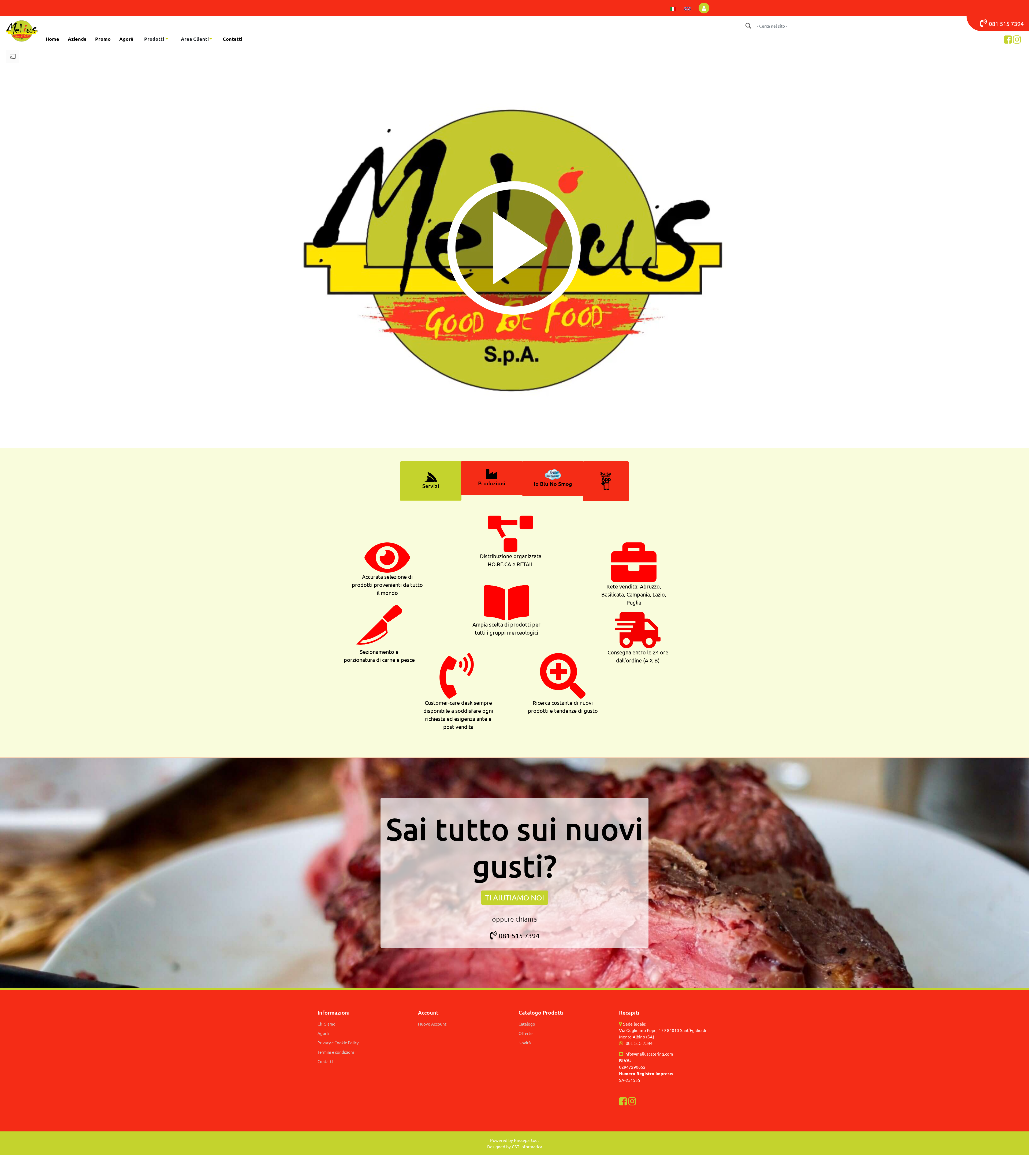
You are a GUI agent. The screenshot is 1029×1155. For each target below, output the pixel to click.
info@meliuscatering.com (648, 1053)
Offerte (525, 1033)
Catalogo (527, 1023)
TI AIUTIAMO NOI (514, 897)
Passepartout (526, 1140)
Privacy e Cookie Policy (338, 1042)
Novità (525, 1042)
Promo (103, 39)
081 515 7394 (519, 936)
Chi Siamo (326, 1023)
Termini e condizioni (336, 1052)
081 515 (1000, 23)
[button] (748, 25)
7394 (1017, 23)
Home (52, 39)
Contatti (232, 39)
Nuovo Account (432, 1023)
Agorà (126, 39)
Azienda (77, 39)
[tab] (430, 481)
